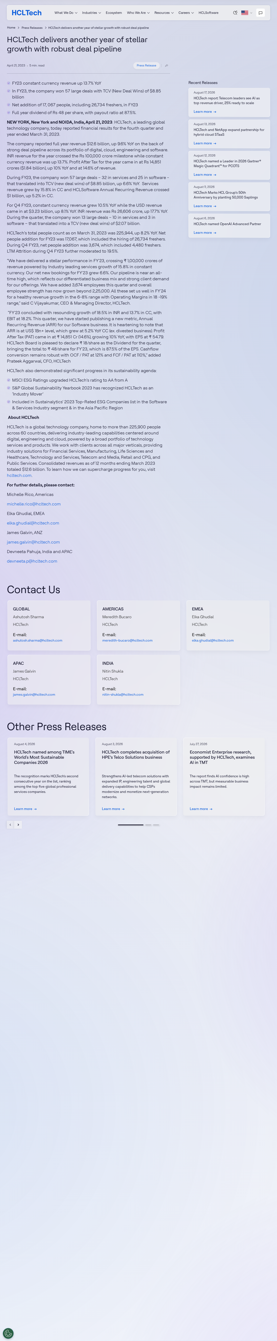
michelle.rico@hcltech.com (34, 504)
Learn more (203, 111)
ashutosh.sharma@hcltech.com (37, 640)
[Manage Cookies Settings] (8, 1333)
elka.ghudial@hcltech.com (33, 523)
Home (11, 27)
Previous (10, 825)
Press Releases (32, 28)
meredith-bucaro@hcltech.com (127, 640)
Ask (235, 12)
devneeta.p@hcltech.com (32, 561)
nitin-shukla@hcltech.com (122, 694)
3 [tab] (156, 825)
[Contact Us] (260, 13)
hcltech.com (19, 475)
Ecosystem (114, 13)
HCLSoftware (208, 13)
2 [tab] (148, 825)
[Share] (166, 65)
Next (18, 825)
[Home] (26, 12)
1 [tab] (131, 825)
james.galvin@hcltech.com (33, 542)
